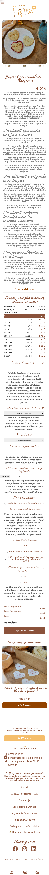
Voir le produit (24, 705)
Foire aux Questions (25, 819)
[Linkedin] (34, 849)
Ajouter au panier (24, 630)
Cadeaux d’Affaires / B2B (24, 793)
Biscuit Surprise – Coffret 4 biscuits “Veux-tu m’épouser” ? (25, 689)
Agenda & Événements (24, 813)
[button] (5, 66)
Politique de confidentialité (24, 826)
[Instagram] (24, 849)
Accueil (25, 787)
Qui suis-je (24, 800)
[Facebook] (15, 849)
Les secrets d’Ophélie (24, 806)
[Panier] (37, 872)
